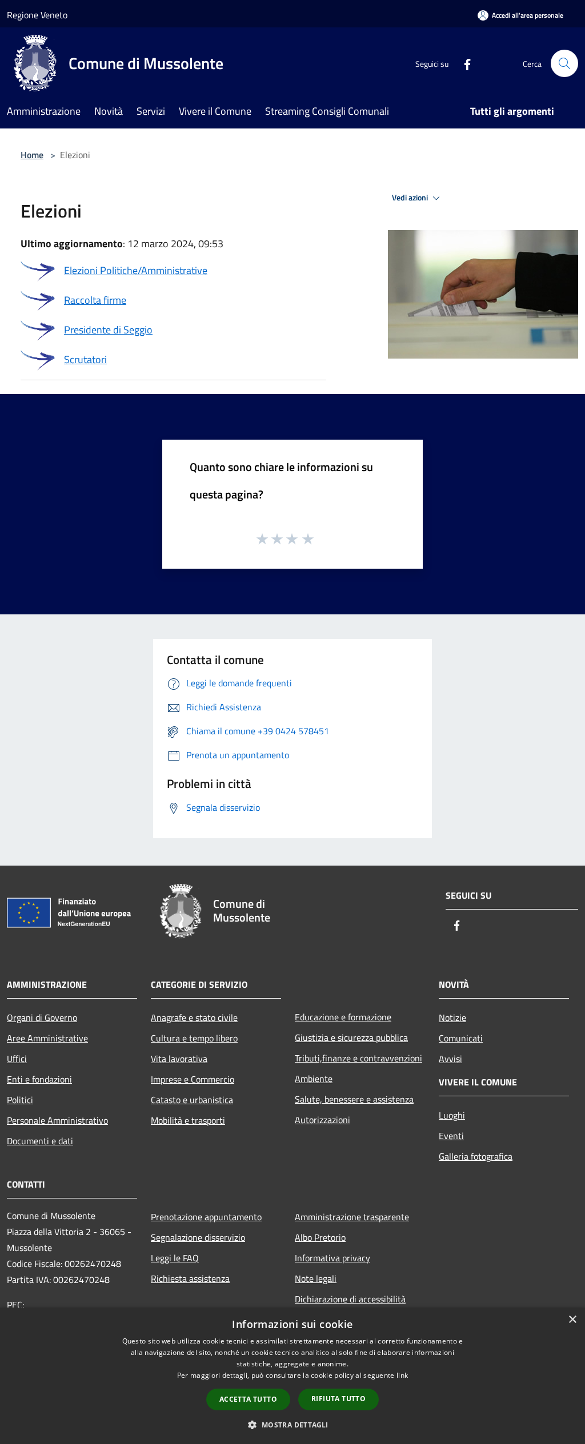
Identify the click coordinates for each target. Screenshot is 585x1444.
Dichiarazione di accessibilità (350, 1299)
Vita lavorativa (179, 1058)
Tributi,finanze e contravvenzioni (358, 1058)
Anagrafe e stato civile (194, 1017)
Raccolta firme (95, 300)
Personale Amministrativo (57, 1120)
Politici (20, 1100)
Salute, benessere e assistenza (354, 1099)
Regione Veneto (37, 15)
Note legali (315, 1278)
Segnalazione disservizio (198, 1237)
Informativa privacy (332, 1258)
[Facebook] (462, 63)
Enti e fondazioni (39, 1079)
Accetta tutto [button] (248, 1399)
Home (32, 155)
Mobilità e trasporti (188, 1120)
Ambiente (313, 1078)
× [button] (572, 1320)
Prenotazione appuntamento (206, 1217)
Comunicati (461, 1038)
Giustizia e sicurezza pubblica (351, 1037)
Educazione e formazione (343, 1017)
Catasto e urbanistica (192, 1100)
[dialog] (292, 1376)
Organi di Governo (42, 1017)
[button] (292, 1424)
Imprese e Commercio (192, 1079)
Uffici (17, 1058)
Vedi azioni (411, 197)
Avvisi (450, 1058)
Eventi (451, 1136)
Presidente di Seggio (108, 329)
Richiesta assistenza (190, 1278)
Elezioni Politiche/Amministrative (135, 270)
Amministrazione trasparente (352, 1217)
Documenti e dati (40, 1141)
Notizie (452, 1017)
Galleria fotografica (475, 1156)
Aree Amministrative (47, 1038)
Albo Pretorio (320, 1237)
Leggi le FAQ (175, 1258)
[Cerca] (564, 63)
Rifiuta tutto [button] (338, 1398)
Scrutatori (85, 359)
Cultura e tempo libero (194, 1038)
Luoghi (452, 1115)
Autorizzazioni (322, 1120)
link (402, 1375)
